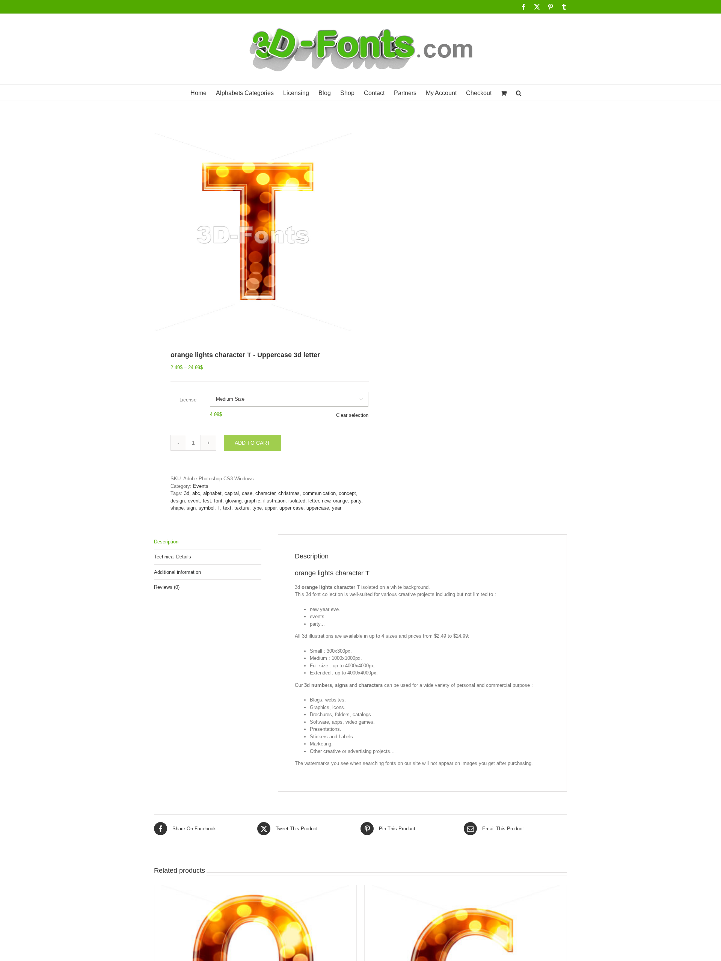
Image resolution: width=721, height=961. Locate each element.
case (247, 493)
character (265, 493)
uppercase (317, 508)
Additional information (177, 572)
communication (319, 493)
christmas (289, 493)
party (356, 501)
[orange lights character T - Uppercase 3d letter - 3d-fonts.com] (253, 232)
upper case (291, 508)
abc (196, 493)
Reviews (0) (166, 587)
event (194, 501)
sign (191, 508)
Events (200, 486)
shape (177, 508)
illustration (274, 501)
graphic (252, 501)
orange (340, 501)
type (257, 508)
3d (186, 493)
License (187, 400)
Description (166, 542)
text (227, 508)
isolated (296, 501)
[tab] (207, 542)
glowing (233, 501)
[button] (519, 92)
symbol (206, 508)
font (218, 501)
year (336, 508)
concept (347, 493)
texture (241, 508)
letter (313, 501)
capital (232, 493)
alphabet (212, 493)
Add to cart (252, 443)
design (177, 501)
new (326, 501)
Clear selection (352, 415)
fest (207, 501)
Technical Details (172, 557)
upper (270, 508)
